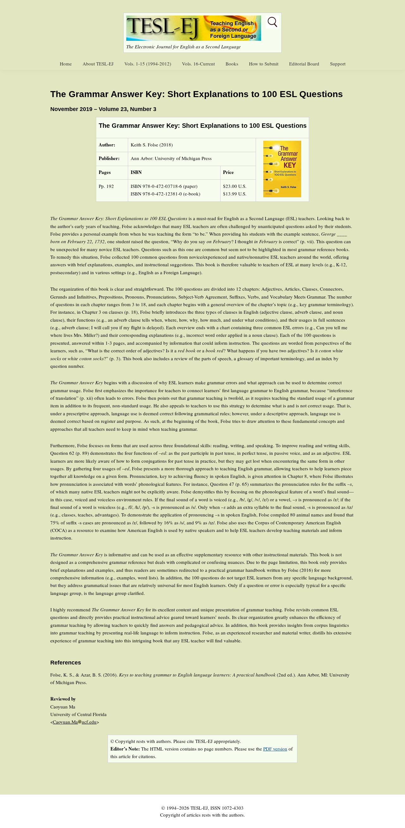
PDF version (275, 748)
